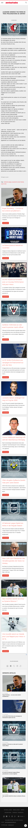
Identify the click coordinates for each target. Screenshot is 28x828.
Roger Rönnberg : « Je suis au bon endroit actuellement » (11, 695)
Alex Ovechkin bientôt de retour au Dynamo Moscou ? (13, 796)
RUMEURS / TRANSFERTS (18, 812)
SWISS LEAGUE (16, 810)
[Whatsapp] (7, 666)
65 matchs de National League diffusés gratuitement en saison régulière (11, 773)
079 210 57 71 (11, 825)
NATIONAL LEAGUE (8, 810)
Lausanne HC (15, 182)
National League (8, 182)
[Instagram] (17, 666)
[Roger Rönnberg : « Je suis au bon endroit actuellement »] (14, 683)
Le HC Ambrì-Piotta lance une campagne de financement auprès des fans (12, 716)
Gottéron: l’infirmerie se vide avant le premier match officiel (12, 745)
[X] (14, 666)
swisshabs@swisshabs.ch (10, 822)
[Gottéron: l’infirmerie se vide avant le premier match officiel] (14, 731)
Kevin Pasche (21, 182)
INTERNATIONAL (8, 812)
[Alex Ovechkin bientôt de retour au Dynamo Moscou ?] (14, 785)
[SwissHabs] (11, 2)
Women (22, 810)
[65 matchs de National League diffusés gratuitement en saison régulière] (14, 759)
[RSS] (20, 666)
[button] (2, 2)
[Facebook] (10, 666)
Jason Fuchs (3, 184)
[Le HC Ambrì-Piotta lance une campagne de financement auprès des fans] (14, 706)
